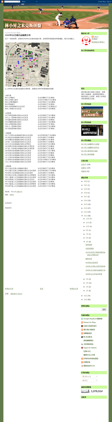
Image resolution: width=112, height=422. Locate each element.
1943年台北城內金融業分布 (95, 270)
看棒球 (83, 171)
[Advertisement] (21, 272)
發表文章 (87, 376)
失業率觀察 (90, 248)
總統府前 (89, 259)
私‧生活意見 (88, 337)
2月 (87, 287)
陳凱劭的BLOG (89, 366)
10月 (88, 226)
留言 (86, 380)
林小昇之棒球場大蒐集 (89, 151)
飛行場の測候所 (89, 329)
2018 (86, 193)
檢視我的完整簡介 (98, 42)
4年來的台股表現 (92, 263)
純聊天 (12, 195)
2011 (86, 296)
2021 (86, 185)
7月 (87, 234)
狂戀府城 (87, 362)
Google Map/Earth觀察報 (93, 319)
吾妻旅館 (89, 245)
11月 (87, 222)
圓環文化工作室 (89, 355)
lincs (96, 37)
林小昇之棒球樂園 (87, 154)
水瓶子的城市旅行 (90, 326)
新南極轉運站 (88, 340)
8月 (87, 230)
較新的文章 (9, 289)
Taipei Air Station (90, 348)
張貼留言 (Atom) (16, 294)
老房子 (83, 164)
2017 (86, 197)
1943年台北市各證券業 (94, 274)
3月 (87, 283)
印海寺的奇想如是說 (91, 358)
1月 (87, 291)
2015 (86, 204)
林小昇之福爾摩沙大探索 (90, 144)
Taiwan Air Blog (90, 322)
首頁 (41, 289)
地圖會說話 (88, 333)
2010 (86, 299)
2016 (86, 200)
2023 (86, 181)
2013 (86, 212)
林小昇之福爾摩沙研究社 (90, 147)
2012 (86, 216)
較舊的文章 (74, 289)
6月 (87, 238)
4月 (87, 279)
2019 (86, 189)
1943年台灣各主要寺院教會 (95, 266)
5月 (87, 242)
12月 (88, 219)
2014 (86, 208)
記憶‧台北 (87, 351)
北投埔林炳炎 (88, 344)
